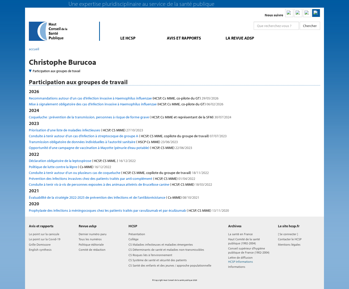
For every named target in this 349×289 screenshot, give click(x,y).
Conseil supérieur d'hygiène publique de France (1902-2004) (248, 250)
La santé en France (240, 234)
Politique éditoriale (91, 244)
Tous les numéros (90, 239)
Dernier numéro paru (93, 234)
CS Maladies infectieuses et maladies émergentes (161, 244)
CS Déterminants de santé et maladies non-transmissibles (166, 250)
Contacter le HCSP (289, 239)
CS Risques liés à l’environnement (150, 255)
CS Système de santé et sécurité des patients (158, 260)
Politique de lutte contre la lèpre (70, 167)
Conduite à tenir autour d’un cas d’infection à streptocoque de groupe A (128, 136)
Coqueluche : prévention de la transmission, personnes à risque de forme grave (130, 117)
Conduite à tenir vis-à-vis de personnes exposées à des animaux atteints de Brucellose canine (120, 184)
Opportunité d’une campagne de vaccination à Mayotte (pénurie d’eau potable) (110, 147)
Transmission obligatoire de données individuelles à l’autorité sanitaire (103, 142)
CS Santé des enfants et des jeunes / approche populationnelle (170, 265)
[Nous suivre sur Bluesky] (298, 13)
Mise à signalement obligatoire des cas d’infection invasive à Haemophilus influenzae (126, 104)
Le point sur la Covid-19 (44, 239)
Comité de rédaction (92, 250)
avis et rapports (184, 38)
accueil (34, 49)
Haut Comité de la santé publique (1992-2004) (244, 241)
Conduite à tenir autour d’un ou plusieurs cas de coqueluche (119, 172)
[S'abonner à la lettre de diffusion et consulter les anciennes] (316, 13)
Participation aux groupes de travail (56, 71)
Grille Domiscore (40, 244)
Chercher (310, 25)
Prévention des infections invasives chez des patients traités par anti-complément (112, 178)
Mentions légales (289, 244)
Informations (236, 267)
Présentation (137, 234)
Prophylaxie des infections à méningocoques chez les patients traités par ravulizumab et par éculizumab (129, 210)
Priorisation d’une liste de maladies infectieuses (86, 130)
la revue (240, 38)
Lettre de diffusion (240, 259)
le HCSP (127, 38)
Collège (133, 239)
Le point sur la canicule (44, 234)
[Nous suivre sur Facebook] (307, 13)
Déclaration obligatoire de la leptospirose (82, 160)
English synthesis (40, 250)
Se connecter (288, 234)
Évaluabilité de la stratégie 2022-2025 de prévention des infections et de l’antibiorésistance (114, 197)
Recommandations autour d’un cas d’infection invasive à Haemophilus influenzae (123, 98)
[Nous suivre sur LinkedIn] (289, 13)
